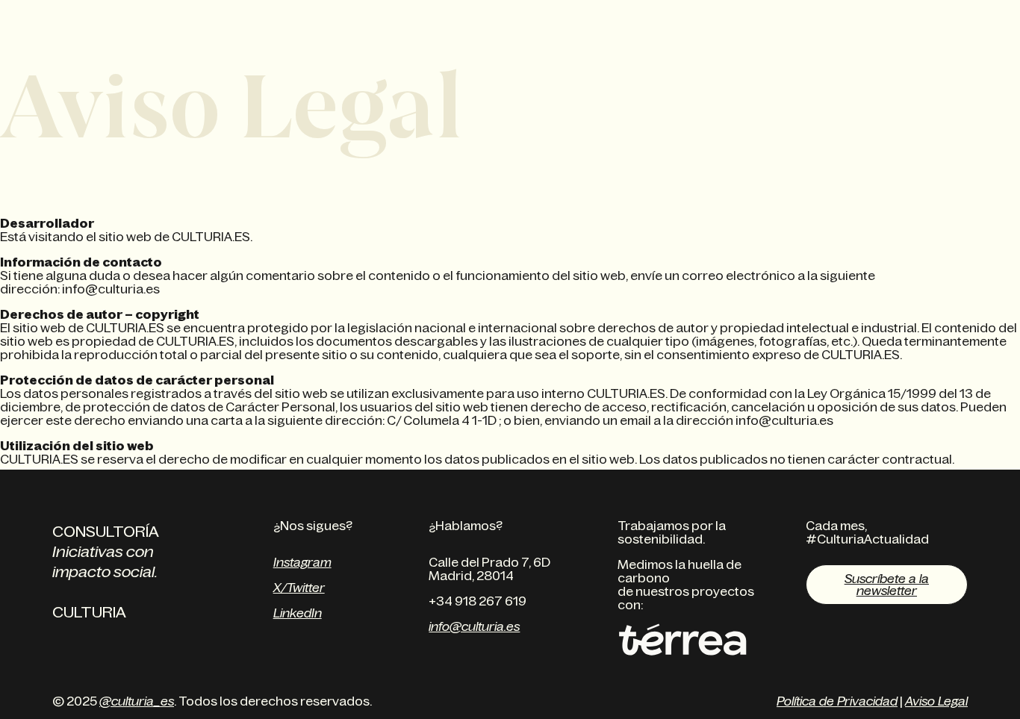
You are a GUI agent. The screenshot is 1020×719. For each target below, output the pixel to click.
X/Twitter (299, 587)
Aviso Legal (936, 701)
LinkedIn (297, 613)
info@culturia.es (474, 626)
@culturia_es (136, 701)
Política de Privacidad (837, 701)
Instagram (302, 562)
